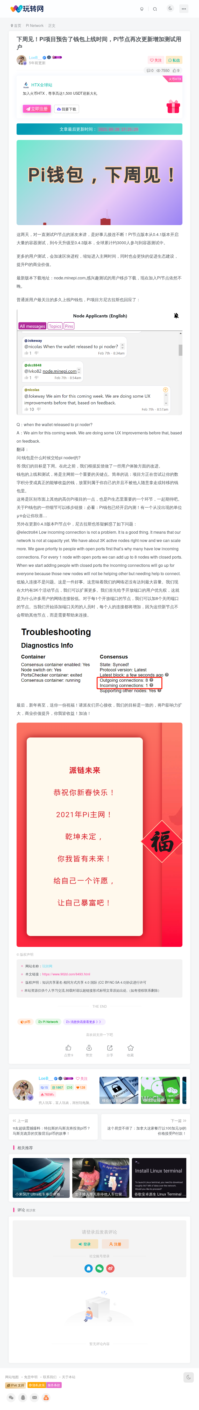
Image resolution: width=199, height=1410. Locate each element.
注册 (117, 1243)
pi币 (27, 1021)
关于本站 (68, 1376)
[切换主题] (188, 1377)
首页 (17, 25)
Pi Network (35, 25)
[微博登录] (110, 1268)
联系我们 (49, 1376)
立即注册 (39, 109)
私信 (176, 60)
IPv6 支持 (17, 1385)
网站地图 (12, 1376)
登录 (87, 1243)
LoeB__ (35, 57)
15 (46, 1087)
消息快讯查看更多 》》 (86, 1021)
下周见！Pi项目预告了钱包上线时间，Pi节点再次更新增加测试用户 (99, 43)
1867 (59, 1087)
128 (82, 1087)
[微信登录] (99, 1268)
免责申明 (31, 1376)
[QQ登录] (88, 1268)
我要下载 (69, 109)
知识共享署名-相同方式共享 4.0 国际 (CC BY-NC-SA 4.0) (84, 982)
